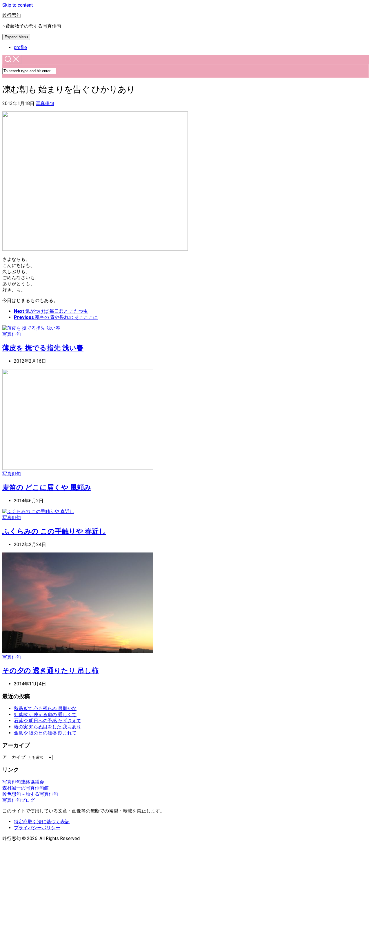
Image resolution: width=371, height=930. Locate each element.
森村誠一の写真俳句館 (25, 788)
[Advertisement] (185, 887)
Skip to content (17, 5)
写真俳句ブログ (18, 800)
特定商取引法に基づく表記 (42, 821)
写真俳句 (45, 103)
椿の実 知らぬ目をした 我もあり (47, 726)
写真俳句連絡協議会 (23, 782)
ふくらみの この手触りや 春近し (54, 531)
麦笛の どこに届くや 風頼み (46, 487)
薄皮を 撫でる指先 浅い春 (42, 348)
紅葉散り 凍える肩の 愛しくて (45, 714)
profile (20, 47)
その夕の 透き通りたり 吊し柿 (50, 671)
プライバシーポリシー (37, 827)
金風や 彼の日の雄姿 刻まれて (45, 733)
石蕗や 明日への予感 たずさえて (47, 720)
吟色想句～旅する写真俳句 (30, 794)
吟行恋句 (11, 15)
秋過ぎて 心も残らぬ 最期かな (45, 708)
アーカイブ (14, 757)
